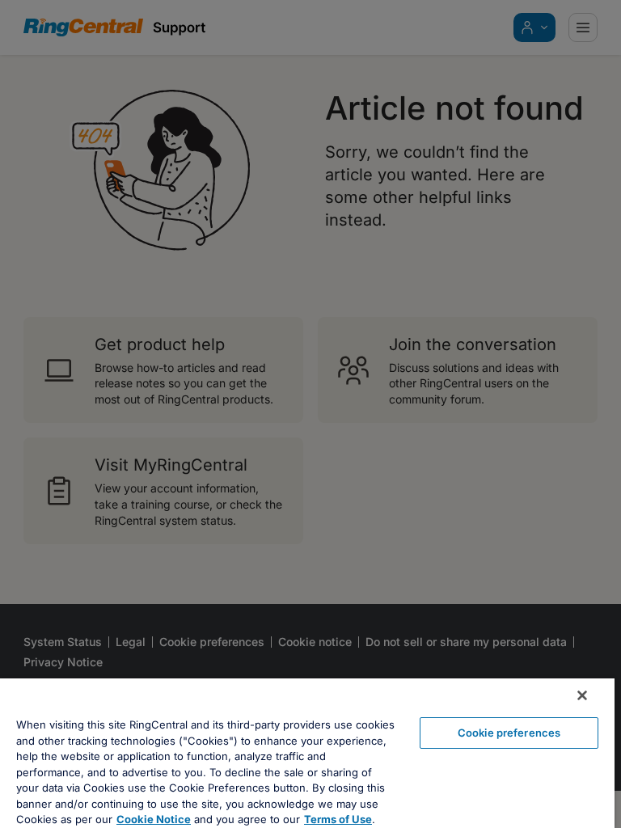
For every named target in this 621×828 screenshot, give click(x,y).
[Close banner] (582, 695)
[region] (307, 753)
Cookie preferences (509, 732)
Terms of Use (338, 819)
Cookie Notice (153, 819)
